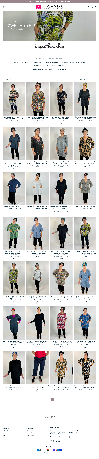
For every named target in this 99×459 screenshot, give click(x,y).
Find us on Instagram (49, 260)
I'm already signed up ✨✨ (49, 263)
